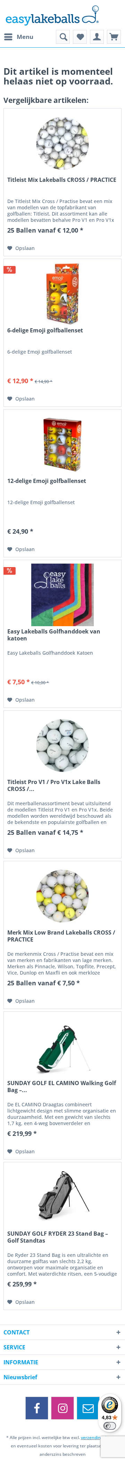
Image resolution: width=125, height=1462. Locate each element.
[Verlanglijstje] (80, 37)
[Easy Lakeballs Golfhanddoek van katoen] (62, 595)
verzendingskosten (100, 1437)
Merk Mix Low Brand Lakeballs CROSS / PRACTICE (61, 936)
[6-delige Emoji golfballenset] (62, 293)
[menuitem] (18, 37)
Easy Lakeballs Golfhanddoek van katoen (53, 635)
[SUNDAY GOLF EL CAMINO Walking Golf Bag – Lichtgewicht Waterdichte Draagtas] (62, 1046)
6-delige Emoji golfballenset (45, 330)
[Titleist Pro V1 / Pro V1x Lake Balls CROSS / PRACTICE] (62, 745)
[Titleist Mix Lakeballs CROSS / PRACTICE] (62, 143)
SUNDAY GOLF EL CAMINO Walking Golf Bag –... (61, 1086)
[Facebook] (37, 1408)
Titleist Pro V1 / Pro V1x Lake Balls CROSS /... (53, 785)
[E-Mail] (88, 1408)
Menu (25, 37)
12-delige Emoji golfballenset (46, 481)
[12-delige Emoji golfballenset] (62, 444)
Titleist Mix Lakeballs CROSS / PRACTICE (61, 180)
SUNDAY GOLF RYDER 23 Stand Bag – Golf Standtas (57, 1237)
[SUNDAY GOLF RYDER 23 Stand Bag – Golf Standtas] (62, 1197)
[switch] (109, 1426)
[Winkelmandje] (114, 37)
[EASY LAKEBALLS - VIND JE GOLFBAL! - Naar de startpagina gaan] (62, 14)
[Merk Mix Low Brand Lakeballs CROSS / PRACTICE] (62, 896)
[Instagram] (62, 1408)
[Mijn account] (97, 37)
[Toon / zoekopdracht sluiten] (63, 37)
